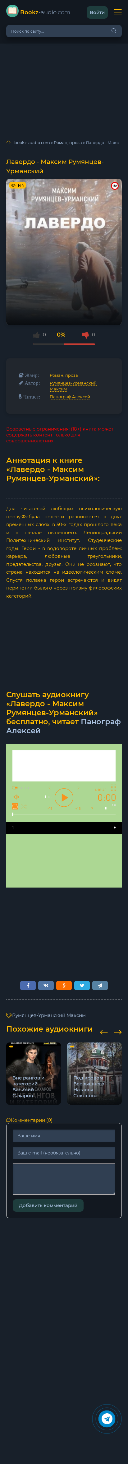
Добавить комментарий (48, 1205)
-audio (45, 12)
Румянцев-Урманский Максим (49, 1015)
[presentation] (104, 1031)
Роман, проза (64, 375)
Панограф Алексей (70, 396)
